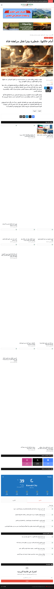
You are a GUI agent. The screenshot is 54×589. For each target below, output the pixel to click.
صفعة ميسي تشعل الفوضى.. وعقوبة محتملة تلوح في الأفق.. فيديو (32, 548)
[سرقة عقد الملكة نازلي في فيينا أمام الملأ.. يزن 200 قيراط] (27, 397)
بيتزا (39, 110)
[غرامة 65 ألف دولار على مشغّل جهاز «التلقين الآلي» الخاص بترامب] (27, 233)
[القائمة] (1, 5)
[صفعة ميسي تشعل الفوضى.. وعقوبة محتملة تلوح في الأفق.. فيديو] (49, 550)
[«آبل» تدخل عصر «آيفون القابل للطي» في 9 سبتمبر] (9, 233)
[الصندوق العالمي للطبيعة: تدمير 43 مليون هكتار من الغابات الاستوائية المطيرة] (49, 516)
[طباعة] (47, 91)
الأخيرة (14, 500)
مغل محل (51, 505)
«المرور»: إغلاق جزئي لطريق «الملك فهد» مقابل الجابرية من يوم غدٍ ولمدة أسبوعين (10, 359)
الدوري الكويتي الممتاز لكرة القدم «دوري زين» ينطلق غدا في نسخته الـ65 (31, 542)
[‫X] (48, 88)
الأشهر (40, 500)
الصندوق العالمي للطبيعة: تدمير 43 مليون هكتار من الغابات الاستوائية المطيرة (30, 514)
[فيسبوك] (51, 88)
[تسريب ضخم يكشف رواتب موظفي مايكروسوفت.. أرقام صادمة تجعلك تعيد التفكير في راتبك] (45, 397)
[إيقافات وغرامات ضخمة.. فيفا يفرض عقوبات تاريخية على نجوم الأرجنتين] (49, 556)
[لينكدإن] (45, 88)
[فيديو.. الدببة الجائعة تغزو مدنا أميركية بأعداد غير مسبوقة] (9, 174)
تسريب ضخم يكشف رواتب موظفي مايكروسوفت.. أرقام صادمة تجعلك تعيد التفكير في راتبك (45, 448)
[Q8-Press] (27, 5)
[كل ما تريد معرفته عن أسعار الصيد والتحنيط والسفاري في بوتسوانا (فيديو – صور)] (49, 510)
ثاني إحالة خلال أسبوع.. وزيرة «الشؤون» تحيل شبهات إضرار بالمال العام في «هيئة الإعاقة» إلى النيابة (9, 255)
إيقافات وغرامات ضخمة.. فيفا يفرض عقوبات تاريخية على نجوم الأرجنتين (31, 554)
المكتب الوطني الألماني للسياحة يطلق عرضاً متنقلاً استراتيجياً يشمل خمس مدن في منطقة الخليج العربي (25, 526)
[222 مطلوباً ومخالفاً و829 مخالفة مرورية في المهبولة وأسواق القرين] (27, 129)
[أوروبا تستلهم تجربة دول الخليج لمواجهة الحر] (45, 233)
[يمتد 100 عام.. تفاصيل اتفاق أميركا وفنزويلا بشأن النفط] (45, 293)
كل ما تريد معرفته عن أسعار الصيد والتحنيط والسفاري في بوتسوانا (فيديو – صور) (29, 508)
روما (34, 110)
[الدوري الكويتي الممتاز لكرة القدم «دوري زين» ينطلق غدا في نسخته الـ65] (49, 544)
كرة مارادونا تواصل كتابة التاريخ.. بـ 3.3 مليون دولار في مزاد (33, 536)
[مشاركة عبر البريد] (49, 91)
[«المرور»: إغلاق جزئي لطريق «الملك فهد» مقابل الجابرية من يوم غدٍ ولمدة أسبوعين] (9, 352)
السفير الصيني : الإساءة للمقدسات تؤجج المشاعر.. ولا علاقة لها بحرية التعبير (30, 520)
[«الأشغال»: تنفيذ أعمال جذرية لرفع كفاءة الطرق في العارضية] (27, 293)
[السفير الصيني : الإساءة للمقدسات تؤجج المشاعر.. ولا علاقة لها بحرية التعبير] (49, 522)
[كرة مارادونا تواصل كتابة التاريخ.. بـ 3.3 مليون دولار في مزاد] (49, 538)
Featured (50, 37)
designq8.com (49, 586)
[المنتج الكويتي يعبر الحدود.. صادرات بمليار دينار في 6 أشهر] (45, 129)
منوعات (46, 37)
